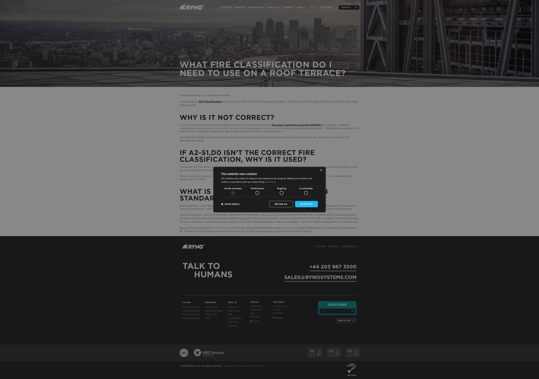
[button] (230, 204)
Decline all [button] (281, 204)
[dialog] (269, 189)
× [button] (321, 170)
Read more (271, 181)
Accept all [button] (306, 204)
